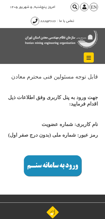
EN (94, 7)
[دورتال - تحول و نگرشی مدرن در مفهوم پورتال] (53, 212)
